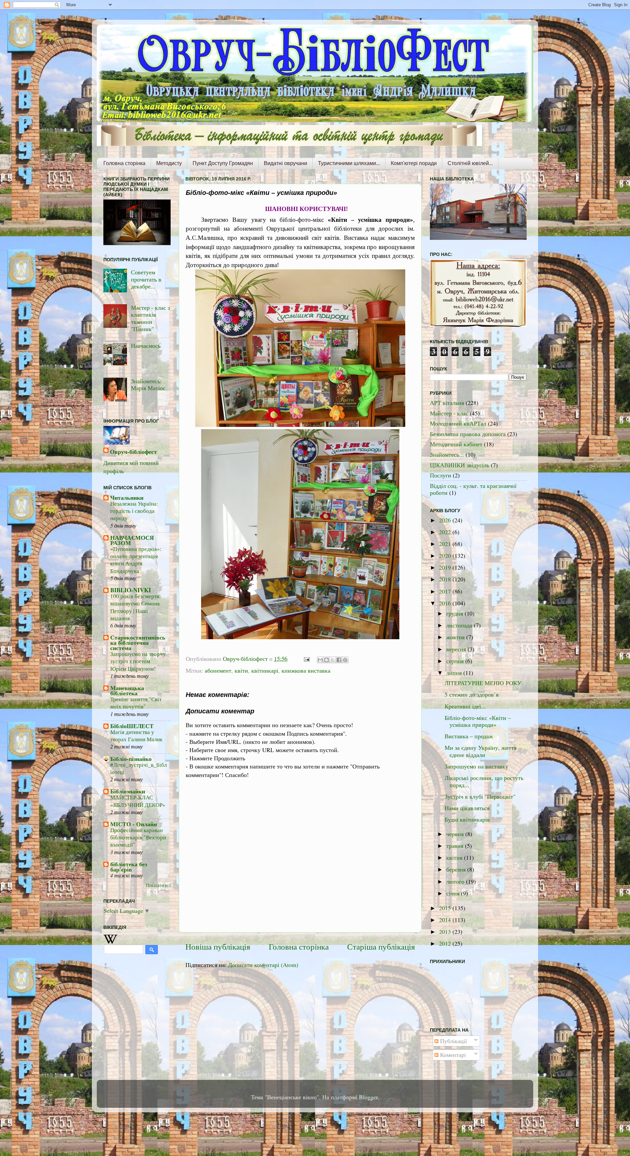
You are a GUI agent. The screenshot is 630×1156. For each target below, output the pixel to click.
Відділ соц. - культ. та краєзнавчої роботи (473, 489)
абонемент (218, 670)
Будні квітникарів (467, 819)
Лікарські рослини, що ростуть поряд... (484, 781)
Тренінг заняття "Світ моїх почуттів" (135, 702)
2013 (445, 931)
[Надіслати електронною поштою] (320, 660)
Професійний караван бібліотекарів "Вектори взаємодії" (138, 837)
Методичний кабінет (456, 444)
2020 (445, 555)
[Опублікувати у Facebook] (339, 660)
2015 (445, 908)
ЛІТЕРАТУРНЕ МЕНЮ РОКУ (483, 683)
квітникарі (264, 670)
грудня (455, 613)
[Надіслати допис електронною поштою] (306, 658)
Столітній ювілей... (470, 163)
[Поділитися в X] (332, 660)
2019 (445, 567)
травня (455, 846)
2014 (445, 920)
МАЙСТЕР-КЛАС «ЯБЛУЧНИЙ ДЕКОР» (137, 800)
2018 (445, 579)
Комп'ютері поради (414, 163)
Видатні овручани (285, 163)
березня (456, 869)
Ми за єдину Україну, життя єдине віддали (480, 751)
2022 (445, 532)
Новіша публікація (217, 946)
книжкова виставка (306, 670)
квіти (241, 670)
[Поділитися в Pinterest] (345, 660)
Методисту (169, 163)
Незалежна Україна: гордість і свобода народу (134, 511)
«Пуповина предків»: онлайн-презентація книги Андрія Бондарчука (135, 560)
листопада (460, 625)
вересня (457, 649)
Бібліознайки (127, 791)
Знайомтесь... (447, 454)
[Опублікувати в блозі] (326, 660)
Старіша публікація (381, 946)
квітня (455, 857)
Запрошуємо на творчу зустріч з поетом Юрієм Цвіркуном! (138, 661)
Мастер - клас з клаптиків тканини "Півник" (150, 318)
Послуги (440, 475)
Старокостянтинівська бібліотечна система (137, 642)
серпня (455, 661)
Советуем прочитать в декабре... (146, 279)
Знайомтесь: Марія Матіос (148, 384)
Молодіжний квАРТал (458, 423)
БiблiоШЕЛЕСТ (132, 726)
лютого (456, 881)
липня (454, 673)
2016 (445, 603)
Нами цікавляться (467, 808)
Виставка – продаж (469, 736)
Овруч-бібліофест (133, 452)
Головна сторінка (124, 163)
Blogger (368, 1097)
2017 (445, 591)
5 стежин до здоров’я (471, 694)
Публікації (452, 1041)
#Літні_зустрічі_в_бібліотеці (138, 768)
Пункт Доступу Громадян (223, 163)
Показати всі (158, 885)
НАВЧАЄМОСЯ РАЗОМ (132, 540)
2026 (445, 520)
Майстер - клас (449, 413)
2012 (445, 943)
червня (455, 834)
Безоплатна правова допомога (468, 434)
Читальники (126, 497)
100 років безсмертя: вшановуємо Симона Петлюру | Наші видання (135, 607)
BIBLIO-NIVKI (130, 590)
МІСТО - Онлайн (133, 824)
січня (453, 893)
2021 (445, 544)
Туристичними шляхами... (349, 163)
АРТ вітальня (447, 403)
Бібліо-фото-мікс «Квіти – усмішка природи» (478, 721)
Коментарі (452, 1055)
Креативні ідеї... (465, 706)
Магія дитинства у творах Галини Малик (136, 735)
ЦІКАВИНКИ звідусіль (459, 465)
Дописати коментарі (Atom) (263, 965)
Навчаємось (145, 345)
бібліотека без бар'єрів (128, 866)
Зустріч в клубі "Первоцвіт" (480, 796)
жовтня (456, 637)
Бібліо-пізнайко (131, 758)
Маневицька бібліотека (127, 690)
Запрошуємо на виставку (476, 766)
